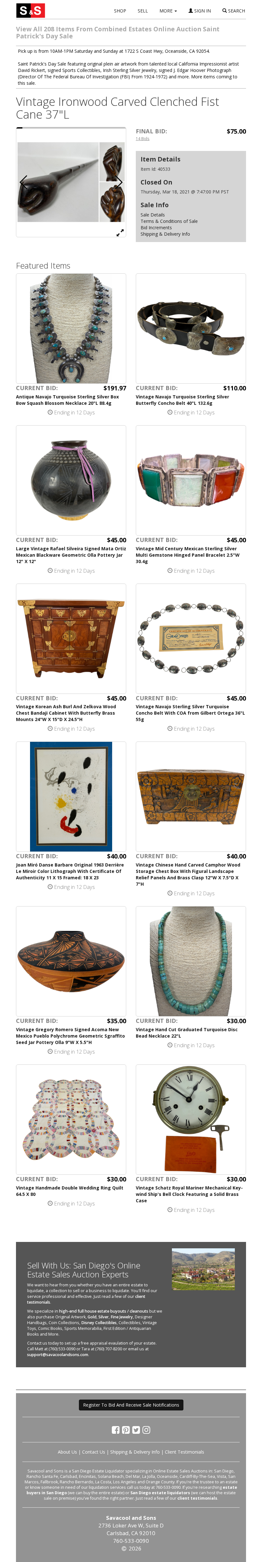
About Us (67, 1452)
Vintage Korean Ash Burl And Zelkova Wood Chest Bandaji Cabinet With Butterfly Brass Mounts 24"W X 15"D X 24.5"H (66, 712)
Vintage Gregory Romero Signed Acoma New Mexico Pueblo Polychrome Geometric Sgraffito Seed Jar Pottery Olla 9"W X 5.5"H (70, 1035)
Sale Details (153, 215)
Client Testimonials (184, 1452)
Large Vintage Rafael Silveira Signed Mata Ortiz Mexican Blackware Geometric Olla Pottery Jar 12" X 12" (71, 555)
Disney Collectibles (99, 1322)
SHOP (120, 11)
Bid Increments (156, 227)
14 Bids (143, 138)
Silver (103, 1317)
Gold (92, 1317)
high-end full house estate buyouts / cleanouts (103, 1311)
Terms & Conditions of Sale (169, 221)
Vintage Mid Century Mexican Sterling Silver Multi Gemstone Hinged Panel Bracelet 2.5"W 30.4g (188, 555)
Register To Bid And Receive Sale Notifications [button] (131, 1405)
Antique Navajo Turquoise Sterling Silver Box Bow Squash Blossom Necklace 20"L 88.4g (67, 400)
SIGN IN (202, 11)
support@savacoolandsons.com (57, 1354)
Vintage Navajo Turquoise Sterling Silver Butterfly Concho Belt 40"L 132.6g (182, 400)
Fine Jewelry (122, 1317)
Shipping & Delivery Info (165, 234)
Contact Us (93, 1452)
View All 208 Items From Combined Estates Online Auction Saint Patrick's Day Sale (118, 32)
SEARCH (236, 11)
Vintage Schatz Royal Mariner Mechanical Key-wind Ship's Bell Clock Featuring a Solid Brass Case (189, 1194)
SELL (143, 11)
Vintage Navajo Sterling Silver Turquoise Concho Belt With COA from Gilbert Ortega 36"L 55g (190, 712)
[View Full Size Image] (120, 232)
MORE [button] (166, 11)
